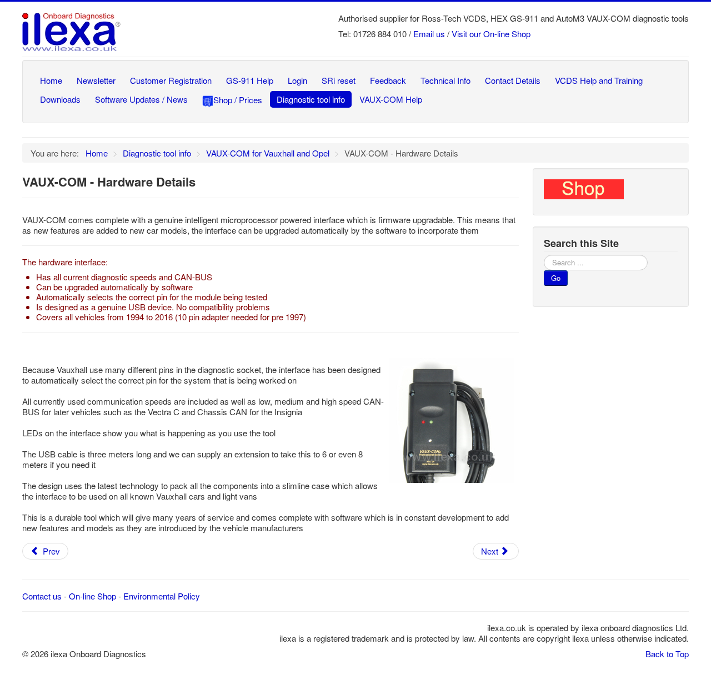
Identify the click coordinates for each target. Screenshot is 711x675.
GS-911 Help (249, 80)
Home (51, 80)
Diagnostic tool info (311, 99)
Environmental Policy (161, 596)
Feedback (388, 80)
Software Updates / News (141, 99)
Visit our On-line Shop (491, 33)
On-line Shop (92, 596)
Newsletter (96, 80)
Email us (429, 33)
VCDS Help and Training (599, 80)
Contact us (42, 596)
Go (555, 278)
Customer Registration (171, 80)
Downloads (60, 99)
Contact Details (512, 80)
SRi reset (339, 80)
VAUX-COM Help (390, 99)
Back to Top (667, 653)
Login (297, 80)
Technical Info (445, 80)
